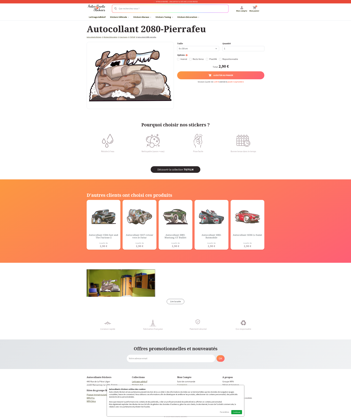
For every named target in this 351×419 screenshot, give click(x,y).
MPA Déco (91, 401)
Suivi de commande (186, 381)
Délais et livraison (230, 384)
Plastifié (213, 59)
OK (220, 358)
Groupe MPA (228, 381)
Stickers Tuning (163, 17)
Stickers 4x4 (137, 384)
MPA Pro (91, 398)
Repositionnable (230, 59)
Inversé (183, 59)
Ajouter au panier (223, 75)
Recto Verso (198, 59)
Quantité (226, 43)
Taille (180, 43)
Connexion (182, 384)
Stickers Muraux (141, 17)
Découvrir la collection (175, 169)
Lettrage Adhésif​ (97, 17)
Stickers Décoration (187, 17)
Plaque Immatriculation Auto (100, 394)
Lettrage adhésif (139, 381)
